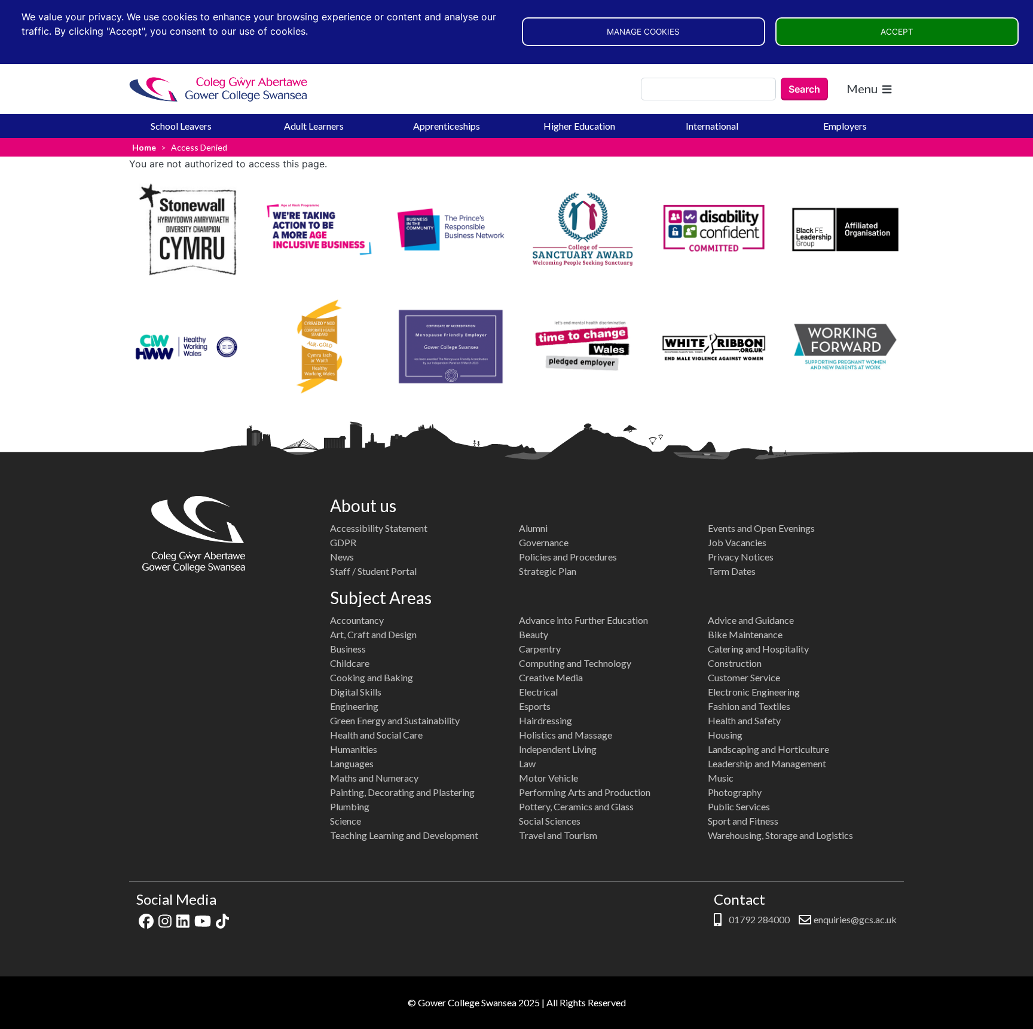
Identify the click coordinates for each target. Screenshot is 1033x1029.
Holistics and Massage (565, 734)
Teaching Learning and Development (404, 835)
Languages (352, 763)
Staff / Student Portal (373, 571)
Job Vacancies (737, 542)
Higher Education (579, 125)
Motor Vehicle (548, 777)
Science (345, 820)
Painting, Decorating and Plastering (402, 792)
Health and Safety (744, 720)
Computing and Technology (575, 663)
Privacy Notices (741, 556)
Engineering (354, 706)
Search (804, 89)
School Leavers (181, 125)
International (712, 125)
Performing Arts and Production (584, 792)
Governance (544, 542)
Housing (725, 734)
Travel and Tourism (558, 835)
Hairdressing (545, 720)
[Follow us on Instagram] (165, 919)
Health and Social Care (376, 734)
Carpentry (540, 648)
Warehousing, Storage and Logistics (780, 835)
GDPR (343, 542)
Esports (535, 706)
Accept (897, 31)
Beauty (533, 634)
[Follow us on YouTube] (202, 919)
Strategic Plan (547, 571)
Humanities (353, 749)
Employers (845, 125)
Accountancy (357, 620)
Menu (862, 88)
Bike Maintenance (745, 634)
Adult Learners (314, 125)
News (342, 556)
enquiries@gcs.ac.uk (855, 919)
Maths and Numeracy (374, 777)
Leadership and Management (767, 763)
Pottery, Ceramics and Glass (576, 806)
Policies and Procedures (568, 556)
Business (348, 648)
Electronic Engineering (754, 691)
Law (527, 763)
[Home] (218, 89)
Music (721, 777)
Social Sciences (549, 820)
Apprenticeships (446, 125)
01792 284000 (758, 919)
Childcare (349, 663)
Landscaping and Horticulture (768, 749)
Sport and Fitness (743, 820)
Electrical (538, 691)
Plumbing (349, 806)
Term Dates (732, 571)
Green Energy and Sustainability (395, 720)
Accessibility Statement (378, 528)
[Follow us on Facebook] (146, 919)
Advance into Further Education (583, 620)
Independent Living (558, 749)
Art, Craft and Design (373, 634)
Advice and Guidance (751, 620)
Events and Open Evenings (761, 528)
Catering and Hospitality (758, 648)
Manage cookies (643, 31)
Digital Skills (355, 691)
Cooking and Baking (371, 677)
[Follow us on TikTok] (222, 919)
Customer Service (744, 677)
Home (144, 147)
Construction (735, 663)
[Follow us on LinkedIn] (183, 919)
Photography (735, 792)
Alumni (533, 528)
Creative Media (551, 677)
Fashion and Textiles (749, 706)
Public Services (739, 806)
